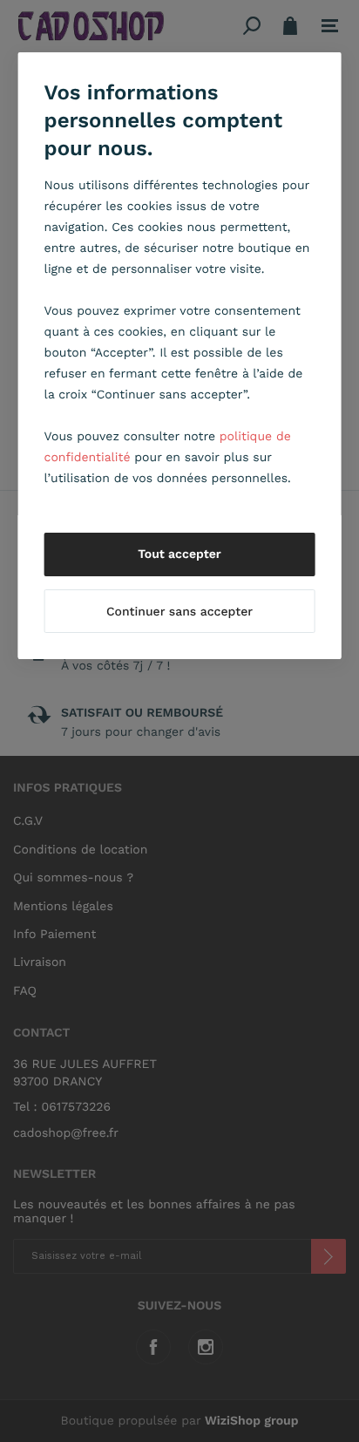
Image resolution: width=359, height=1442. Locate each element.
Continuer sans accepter (179, 612)
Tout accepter (179, 554)
